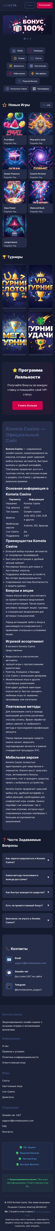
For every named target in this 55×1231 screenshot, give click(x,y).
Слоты (6, 1080)
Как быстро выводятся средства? (25, 892)
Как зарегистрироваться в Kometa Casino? (25, 860)
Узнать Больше (27, 405)
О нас (5, 1046)
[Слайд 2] (27, 39)
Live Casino (8, 1091)
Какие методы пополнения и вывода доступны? (22, 877)
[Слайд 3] (30, 39)
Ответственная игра (13, 1062)
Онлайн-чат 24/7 (11, 1115)
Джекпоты (8, 1097)
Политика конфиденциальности (20, 1057)
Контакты (7, 1131)
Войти (30, 5)
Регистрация (44, 5)
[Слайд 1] (25, 39)
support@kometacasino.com (30, 963)
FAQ (4, 1126)
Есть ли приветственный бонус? (24, 905)
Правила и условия (13, 1051)
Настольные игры (12, 1086)
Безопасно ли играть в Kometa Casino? (23, 920)
